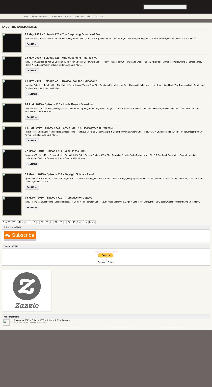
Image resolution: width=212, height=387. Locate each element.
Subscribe (79, 16)
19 (42, 222)
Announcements (39, 16)
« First (20, 222)
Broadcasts (56, 16)
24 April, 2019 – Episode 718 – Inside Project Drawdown (59, 104)
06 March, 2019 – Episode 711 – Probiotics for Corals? (58, 197)
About (68, 16)
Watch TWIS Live (95, 16)
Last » (92, 222)
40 (74, 222)
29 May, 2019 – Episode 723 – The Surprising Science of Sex (62, 34)
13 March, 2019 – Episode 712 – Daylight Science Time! (59, 174)
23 (61, 222)
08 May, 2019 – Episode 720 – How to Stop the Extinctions (61, 81)
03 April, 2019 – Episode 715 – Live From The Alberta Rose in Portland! (69, 127)
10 (34, 222)
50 (78, 222)
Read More (32, 44)
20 (47, 222)
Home (25, 16)
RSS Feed (185, 16)
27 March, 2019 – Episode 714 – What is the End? (55, 151)
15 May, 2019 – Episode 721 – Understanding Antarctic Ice (61, 57)
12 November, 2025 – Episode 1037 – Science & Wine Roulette (40, 320)
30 (69, 222)
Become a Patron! (106, 262)
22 (56, 222)
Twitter (188, 16)
